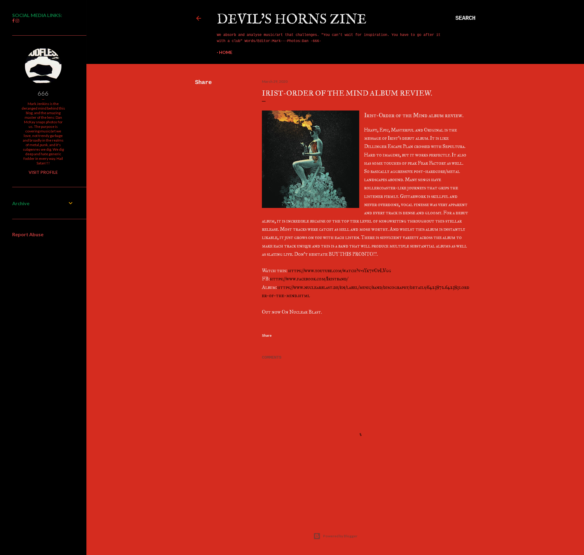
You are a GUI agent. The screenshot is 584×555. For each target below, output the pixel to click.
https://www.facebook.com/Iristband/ (309, 279)
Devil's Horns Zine (292, 19)
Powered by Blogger (340, 536)
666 (43, 93)
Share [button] (203, 82)
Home (225, 52)
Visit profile (43, 172)
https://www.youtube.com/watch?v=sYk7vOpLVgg (339, 270)
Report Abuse (27, 234)
